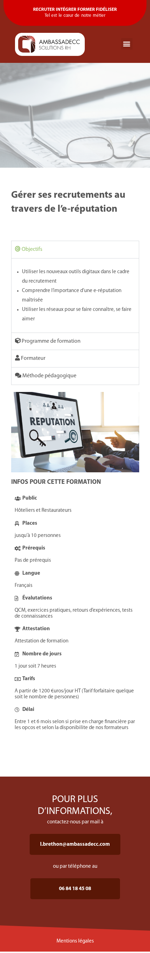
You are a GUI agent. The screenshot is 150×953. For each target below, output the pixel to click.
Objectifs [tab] (31, 249)
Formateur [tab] (32, 358)
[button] (127, 44)
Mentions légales (75, 941)
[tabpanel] (75, 295)
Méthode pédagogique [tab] (48, 376)
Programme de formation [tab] (51, 341)
